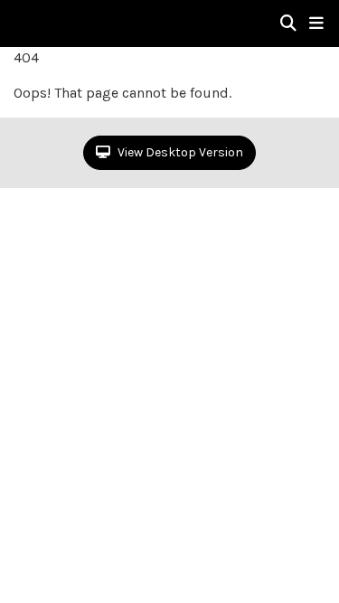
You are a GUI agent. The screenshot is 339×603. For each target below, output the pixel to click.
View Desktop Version (179, 152)
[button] (316, 23)
